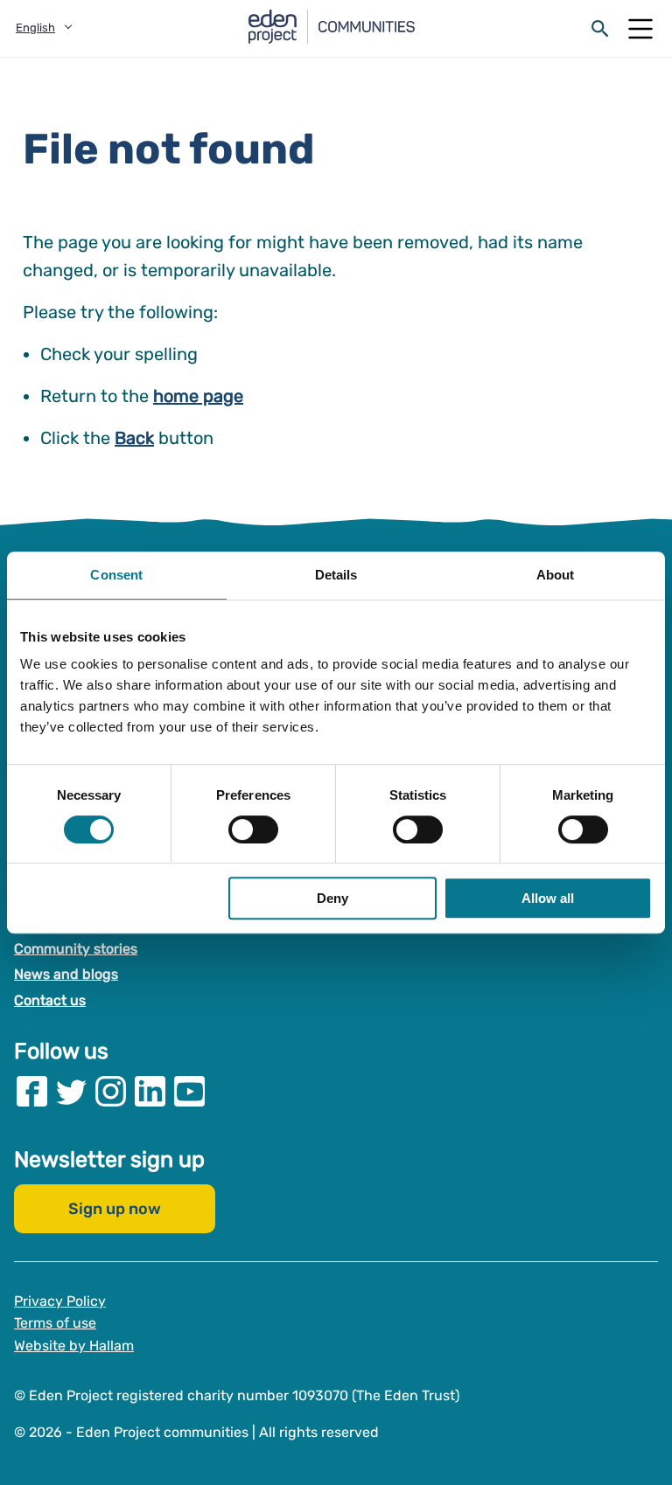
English (35, 27)
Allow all (548, 898)
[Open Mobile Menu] (640, 28)
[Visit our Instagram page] (110, 1090)
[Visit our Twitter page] (71, 1090)
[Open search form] (600, 28)
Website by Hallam (74, 1345)
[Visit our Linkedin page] (150, 1090)
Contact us (50, 1000)
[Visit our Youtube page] (189, 1090)
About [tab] (555, 574)
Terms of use (55, 1323)
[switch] (253, 829)
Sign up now (114, 1208)
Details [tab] (336, 574)
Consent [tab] (116, 574)
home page (198, 395)
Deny (332, 898)
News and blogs (66, 974)
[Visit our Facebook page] (32, 1090)
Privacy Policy (60, 1300)
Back (134, 437)
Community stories (75, 948)
